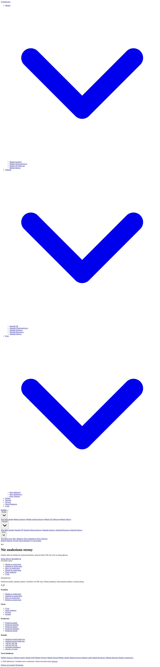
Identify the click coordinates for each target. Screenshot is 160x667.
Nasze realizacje (10, 572)
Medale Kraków (19, 658)
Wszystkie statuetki (7, 530)
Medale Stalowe (15, 168)
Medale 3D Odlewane (17, 166)
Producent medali (11, 623)
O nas (7, 506)
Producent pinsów (11, 627)
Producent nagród (11, 631)
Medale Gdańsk (63, 658)
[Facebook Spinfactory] (2, 585)
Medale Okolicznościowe (18, 164)
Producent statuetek (12, 625)
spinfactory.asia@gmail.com (15, 641)
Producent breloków (12, 629)
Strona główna (6, 559)
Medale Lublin (87, 658)
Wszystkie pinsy (6, 539)
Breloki (7, 498)
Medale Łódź (30, 658)
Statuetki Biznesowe (17, 332)
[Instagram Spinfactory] (4, 585)
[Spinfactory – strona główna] (6, 2)
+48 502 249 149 (11, 645)
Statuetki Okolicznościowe (19, 328)
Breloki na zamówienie (13, 570)
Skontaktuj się (16, 559)
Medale (4, 512)
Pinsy (4, 532)
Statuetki (5, 521)
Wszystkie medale (7, 519)
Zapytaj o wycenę (11, 649)
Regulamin (19, 665)
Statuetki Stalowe (16, 334)
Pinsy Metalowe (15, 492)
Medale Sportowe (16, 162)
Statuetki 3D (14, 326)
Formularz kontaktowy (13, 647)
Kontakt (3, 510)
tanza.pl (54, 661)
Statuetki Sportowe (16, 330)
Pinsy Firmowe (15, 496)
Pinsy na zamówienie (12, 568)
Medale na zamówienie (13, 564)
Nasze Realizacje (11, 504)
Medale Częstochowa (126, 658)
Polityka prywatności (8, 665)
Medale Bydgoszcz (99, 658)
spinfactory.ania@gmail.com (15, 639)
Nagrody (8, 500)
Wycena (8, 502)
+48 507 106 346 (11, 643)
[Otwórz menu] (8, 510)
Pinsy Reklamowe (16, 494)
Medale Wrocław (41, 658)
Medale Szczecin (75, 658)
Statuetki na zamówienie (13, 566)
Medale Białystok (112, 658)
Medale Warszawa (7, 658)
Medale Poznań (52, 658)
